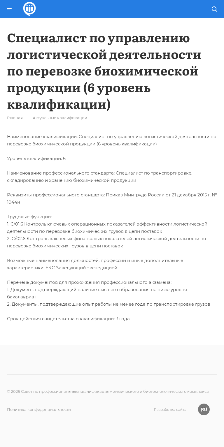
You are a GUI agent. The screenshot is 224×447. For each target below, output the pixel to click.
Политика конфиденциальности (39, 409)
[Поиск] (214, 9)
